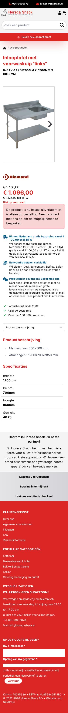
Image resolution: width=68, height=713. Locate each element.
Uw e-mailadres (14, 645)
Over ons (8, 519)
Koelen (7, 571)
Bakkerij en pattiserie (16, 566)
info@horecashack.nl (51, 3)
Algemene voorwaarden (17, 524)
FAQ (5, 534)
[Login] (59, 12)
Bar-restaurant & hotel (16, 561)
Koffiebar (8, 555)
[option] (28, 124)
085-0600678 (20, 3)
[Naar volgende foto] (45, 124)
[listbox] (28, 124)
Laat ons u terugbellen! (34, 476)
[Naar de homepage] (17, 12)
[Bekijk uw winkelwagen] (64, 12)
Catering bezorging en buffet (21, 577)
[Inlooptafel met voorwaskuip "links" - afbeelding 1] (28, 124)
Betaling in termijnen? (34, 486)
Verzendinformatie (14, 540)
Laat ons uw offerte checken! (34, 496)
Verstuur (13, 680)
